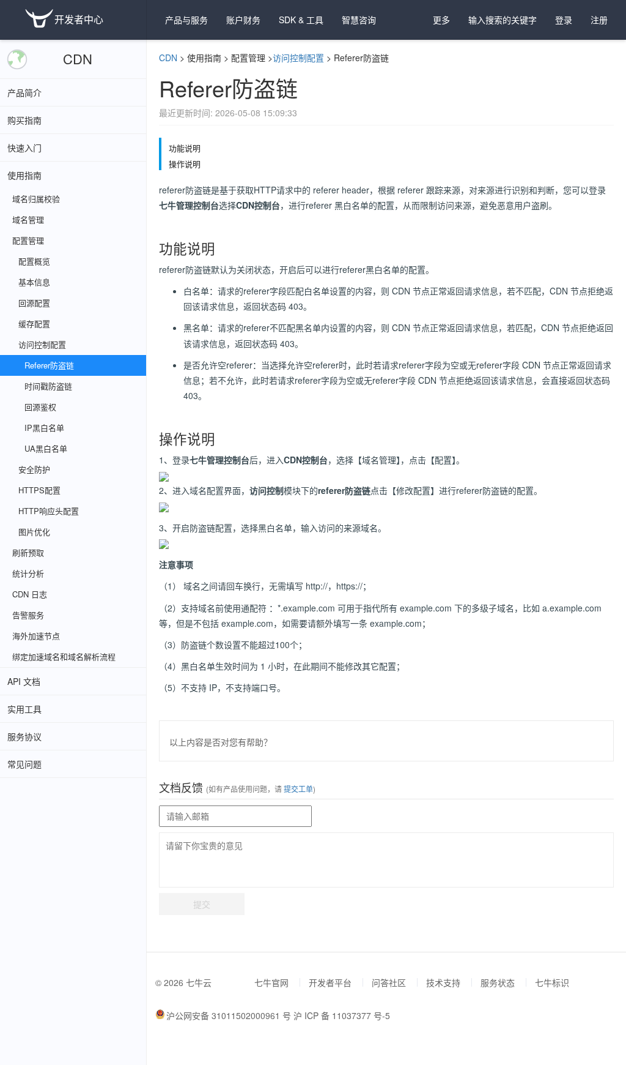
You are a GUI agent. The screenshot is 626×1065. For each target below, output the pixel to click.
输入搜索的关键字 (502, 19)
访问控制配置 (298, 57)
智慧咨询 (359, 19)
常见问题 (24, 764)
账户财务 (243, 19)
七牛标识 (552, 982)
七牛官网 (271, 982)
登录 (563, 19)
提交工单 (297, 788)
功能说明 (185, 148)
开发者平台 (330, 982)
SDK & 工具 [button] (301, 19)
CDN (77, 58)
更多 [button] (441, 19)
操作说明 (185, 164)
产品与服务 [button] (186, 19)
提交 (201, 904)
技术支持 (443, 982)
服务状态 (498, 982)
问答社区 (389, 982)
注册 (599, 19)
